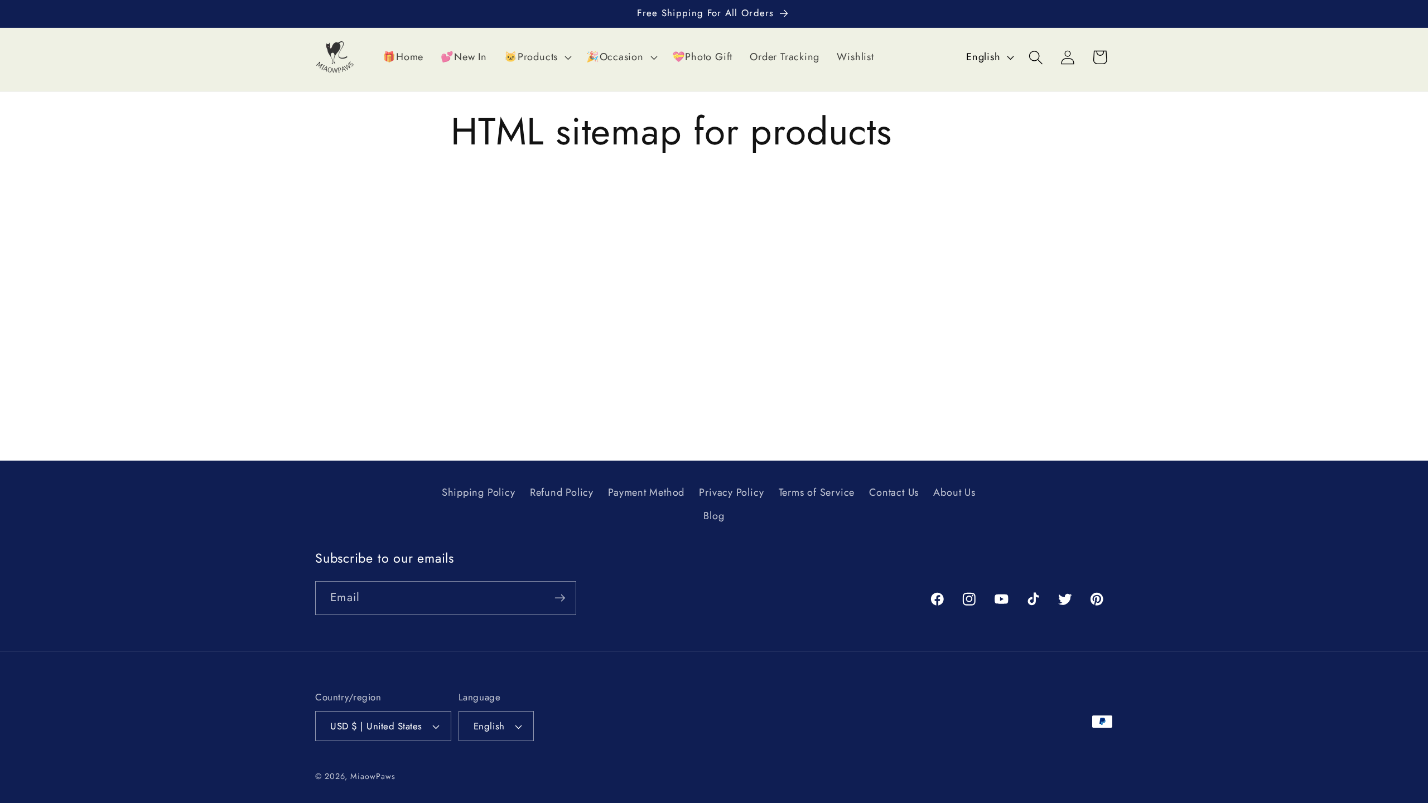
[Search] (1036, 57)
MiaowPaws (372, 776)
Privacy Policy (731, 492)
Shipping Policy (478, 492)
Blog (713, 516)
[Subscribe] (560, 598)
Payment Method (646, 492)
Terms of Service (817, 492)
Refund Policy (562, 492)
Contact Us (894, 492)
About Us (954, 492)
